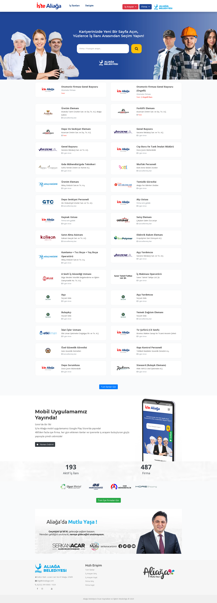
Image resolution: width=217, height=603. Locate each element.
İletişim (89, 5)
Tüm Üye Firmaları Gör (108, 500)
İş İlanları (74, 5)
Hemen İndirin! (46, 444)
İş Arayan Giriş (91, 573)
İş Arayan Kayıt (91, 577)
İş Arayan (129, 7)
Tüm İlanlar (89, 570)
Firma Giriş (89, 581)
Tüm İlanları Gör (108, 386)
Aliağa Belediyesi (90, 599)
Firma (144, 7)
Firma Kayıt (89, 585)
